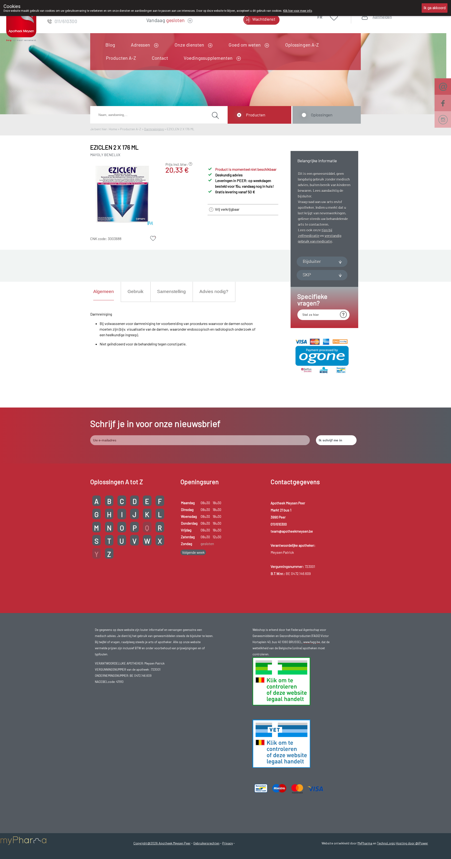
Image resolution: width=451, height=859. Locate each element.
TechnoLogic (386, 843)
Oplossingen (321, 114)
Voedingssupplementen (208, 58)
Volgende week (193, 552)
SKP (307, 274)
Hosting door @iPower (412, 843)
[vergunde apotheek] (281, 704)
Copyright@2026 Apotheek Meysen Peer (162, 843)
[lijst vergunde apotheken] (281, 766)
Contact (160, 58)
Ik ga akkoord (435, 8)
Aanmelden (382, 17)
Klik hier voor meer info (297, 10)
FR (319, 17)
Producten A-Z (121, 58)
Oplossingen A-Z (302, 45)
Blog (110, 45)
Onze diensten (189, 45)
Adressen (140, 45)
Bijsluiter (312, 261)
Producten (255, 114)
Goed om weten (245, 45)
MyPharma (365, 843)
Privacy (227, 843)
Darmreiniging (154, 129)
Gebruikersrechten (206, 843)
